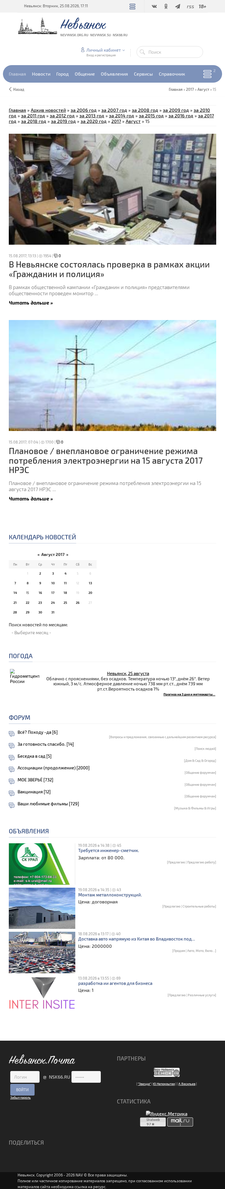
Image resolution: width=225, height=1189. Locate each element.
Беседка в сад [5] (35, 756)
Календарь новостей (42, 536)
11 (65, 583)
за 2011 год (33, 115)
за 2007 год (114, 110)
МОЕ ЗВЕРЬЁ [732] (35, 779)
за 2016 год (180, 115)
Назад (18, 89)
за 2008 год (145, 110)
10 (53, 583)
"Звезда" (144, 1084)
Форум (19, 717)
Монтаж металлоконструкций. (110, 894)
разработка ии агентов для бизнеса (115, 983)
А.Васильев (186, 1084)
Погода (21, 655)
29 (27, 612)
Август (203, 89)
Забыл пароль (20, 1097)
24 (53, 602)
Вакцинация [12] (34, 791)
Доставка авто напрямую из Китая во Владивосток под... (136, 938)
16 (40, 592)
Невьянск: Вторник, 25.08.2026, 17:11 (56, 6)
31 (52, 612)
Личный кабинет (103, 50)
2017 (190, 89)
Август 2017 (52, 554)
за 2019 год (63, 121)
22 (27, 602)
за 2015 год (151, 115)
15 (27, 592)
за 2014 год (121, 115)
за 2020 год (94, 121)
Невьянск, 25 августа (128, 673)
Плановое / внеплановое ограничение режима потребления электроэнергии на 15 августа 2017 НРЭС (106, 460)
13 (90, 583)
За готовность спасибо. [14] (46, 744)
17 (52, 592)
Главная (17, 110)
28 (15, 612)
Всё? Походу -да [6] (38, 732)
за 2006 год (84, 110)
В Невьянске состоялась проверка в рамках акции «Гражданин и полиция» (109, 269)
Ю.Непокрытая (164, 1084)
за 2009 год (176, 110)
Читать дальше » (31, 302)
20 (90, 592)
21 (15, 602)
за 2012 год (62, 115)
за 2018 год (33, 121)
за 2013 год (91, 115)
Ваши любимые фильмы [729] (48, 803)
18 (65, 592)
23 (40, 602)
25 (65, 602)
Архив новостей (48, 110)
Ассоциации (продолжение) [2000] (54, 767)
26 (77, 602)
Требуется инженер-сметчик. (108, 850)
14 (15, 592)
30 (40, 612)
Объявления (29, 831)
